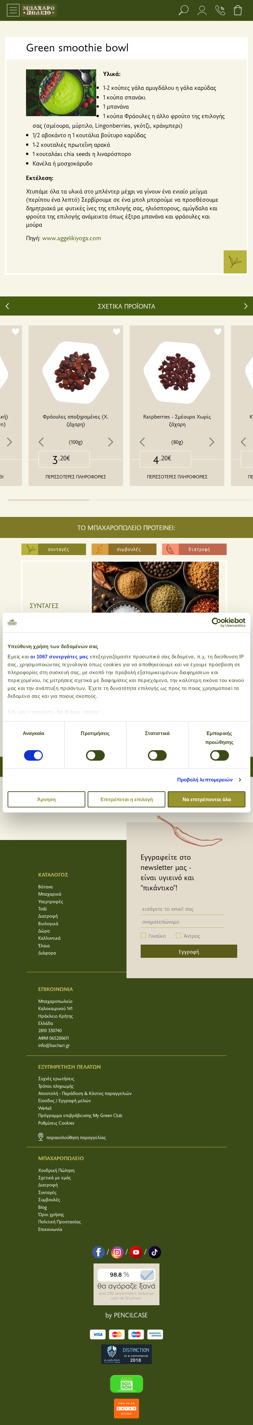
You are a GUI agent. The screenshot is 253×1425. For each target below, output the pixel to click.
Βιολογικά (48, 923)
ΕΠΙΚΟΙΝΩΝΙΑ (55, 988)
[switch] (95, 755)
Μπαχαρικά (49, 894)
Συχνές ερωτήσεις (56, 1078)
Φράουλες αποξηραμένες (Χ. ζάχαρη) (76, 420)
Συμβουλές (49, 1199)
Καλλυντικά (49, 938)
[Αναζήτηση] (183, 10)
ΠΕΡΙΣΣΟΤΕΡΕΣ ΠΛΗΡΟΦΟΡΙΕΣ (75, 476)
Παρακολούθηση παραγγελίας (75, 1137)
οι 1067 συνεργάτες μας (59, 656)
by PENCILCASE (126, 1314)
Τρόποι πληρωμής (55, 1086)
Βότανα (45, 886)
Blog (42, 1207)
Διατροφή (48, 916)
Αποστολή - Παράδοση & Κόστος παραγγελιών (84, 1093)
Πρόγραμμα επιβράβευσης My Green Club (80, 1115)
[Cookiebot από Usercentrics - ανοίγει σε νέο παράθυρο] (216, 622)
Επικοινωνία (50, 1229)
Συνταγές (47, 1192)
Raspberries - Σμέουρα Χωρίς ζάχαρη (177, 420)
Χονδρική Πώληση (56, 1170)
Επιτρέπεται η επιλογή (126, 799)
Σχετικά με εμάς (54, 1177)
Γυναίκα (157, 935)
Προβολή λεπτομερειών (205, 779)
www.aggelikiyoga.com (71, 238)
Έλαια (44, 945)
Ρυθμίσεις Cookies (56, 1123)
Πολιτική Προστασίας (59, 1221)
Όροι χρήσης (51, 1214)
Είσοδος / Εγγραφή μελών (64, 1100)
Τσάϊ (42, 908)
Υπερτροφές (50, 901)
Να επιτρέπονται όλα (207, 799)
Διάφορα (47, 953)
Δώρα (44, 931)
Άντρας (192, 935)
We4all (44, 1108)
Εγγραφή (189, 951)
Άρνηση (46, 799)
